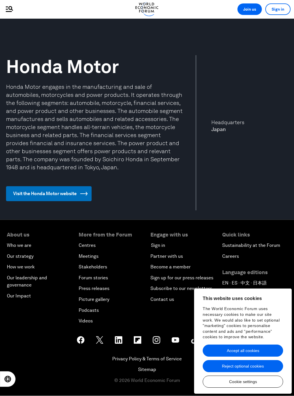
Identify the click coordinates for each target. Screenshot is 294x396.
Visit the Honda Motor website (45, 193)
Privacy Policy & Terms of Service (147, 359)
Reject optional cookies (243, 366)
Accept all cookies (243, 350)
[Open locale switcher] (7, 379)
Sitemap (147, 369)
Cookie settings (243, 381)
